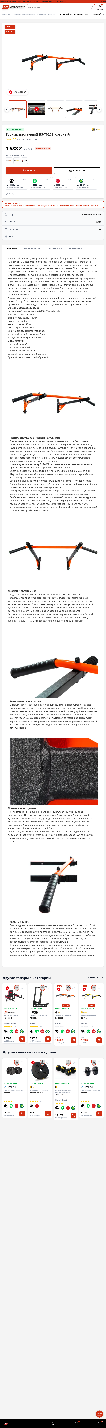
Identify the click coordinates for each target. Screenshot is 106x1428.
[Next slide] (103, 1014)
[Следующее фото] (97, 72)
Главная (6, 14)
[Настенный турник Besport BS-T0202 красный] (9, 160)
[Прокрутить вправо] (99, 109)
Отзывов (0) (75, 248)
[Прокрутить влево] (7, 109)
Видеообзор (56, 248)
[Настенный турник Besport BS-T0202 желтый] (16, 160)
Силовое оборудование (25, 14)
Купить (31, 170)
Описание (11, 248)
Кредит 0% (79, 170)
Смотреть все (93, 977)
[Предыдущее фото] (9, 72)
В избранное (14, 194)
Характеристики (33, 248)
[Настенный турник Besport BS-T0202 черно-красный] (24, 160)
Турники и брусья (47, 14)
